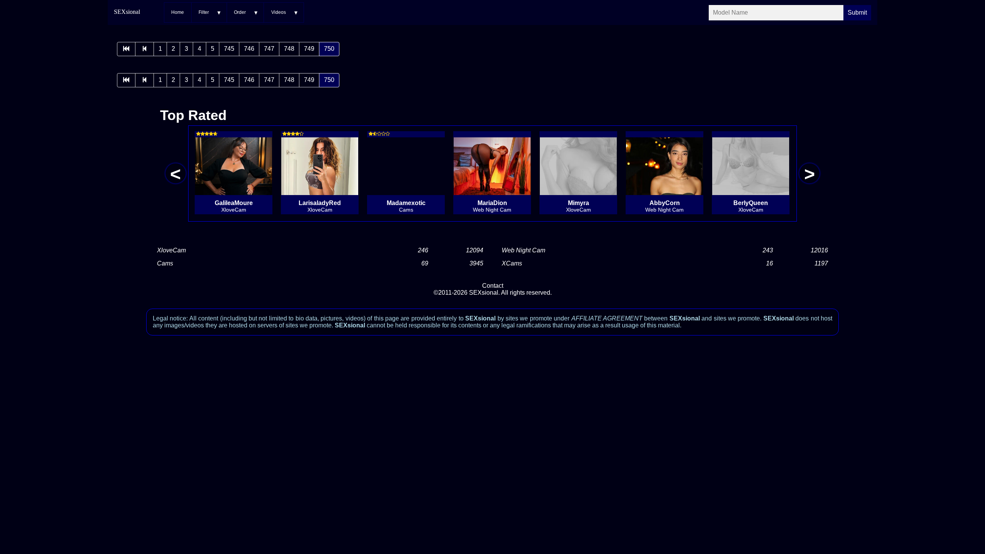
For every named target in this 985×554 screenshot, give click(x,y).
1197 (821, 263)
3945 (476, 263)
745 (229, 48)
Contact (492, 285)
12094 (474, 250)
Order (240, 12)
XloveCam (171, 250)
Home (177, 12)
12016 (819, 250)
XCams (512, 263)
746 (249, 48)
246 (423, 250)
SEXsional (127, 11)
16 (769, 263)
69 (424, 263)
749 (309, 48)
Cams (165, 263)
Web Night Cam (523, 250)
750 (329, 48)
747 (269, 48)
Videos (278, 12)
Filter (204, 12)
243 (768, 250)
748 (289, 48)
